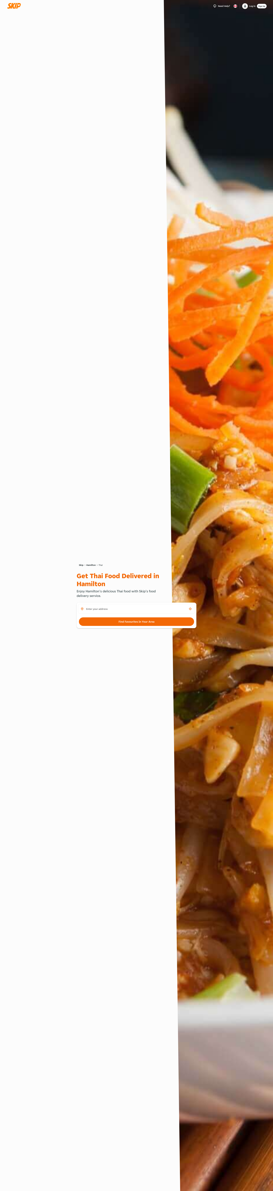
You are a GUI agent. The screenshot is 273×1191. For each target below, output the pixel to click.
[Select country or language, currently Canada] (235, 6)
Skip (81, 565)
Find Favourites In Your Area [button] (136, 621)
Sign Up (261, 6)
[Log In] (245, 6)
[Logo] (14, 6)
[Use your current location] (190, 608)
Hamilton (91, 565)
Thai (101, 565)
